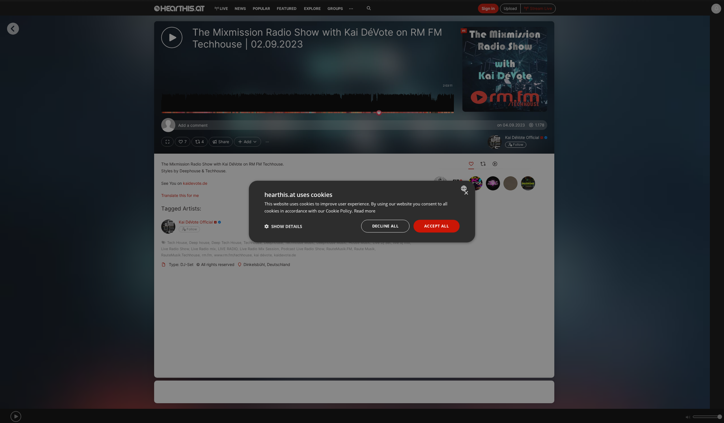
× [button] (466, 193)
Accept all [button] (436, 226)
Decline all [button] (385, 226)
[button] (283, 226)
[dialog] (362, 211)
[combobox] (464, 188)
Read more (364, 210)
